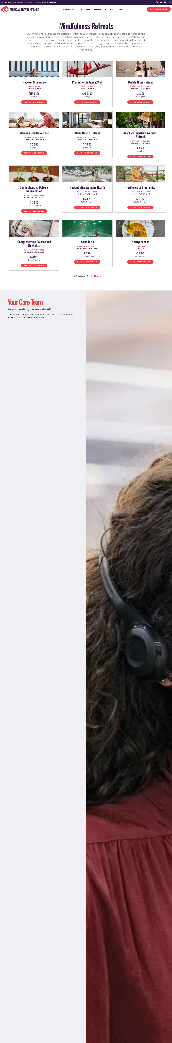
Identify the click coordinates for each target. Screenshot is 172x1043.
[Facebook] (157, 2)
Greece (140, 248)
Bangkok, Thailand (140, 89)
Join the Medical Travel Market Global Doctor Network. (28, 2)
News (112, 9)
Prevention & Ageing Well (87, 82)
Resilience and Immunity (140, 187)
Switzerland (34, 89)
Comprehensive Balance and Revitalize (34, 243)
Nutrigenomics (140, 241)
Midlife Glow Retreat (140, 82)
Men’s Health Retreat (87, 132)
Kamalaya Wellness (34, 195)
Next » (97, 276)
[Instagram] (169, 2)
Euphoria (140, 246)
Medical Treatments (94, 9)
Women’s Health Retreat (34, 132)
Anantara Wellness (140, 87)
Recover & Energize (34, 82)
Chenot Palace (34, 87)
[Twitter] (161, 2)
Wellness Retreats (71, 9)
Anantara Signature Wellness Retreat (140, 134)
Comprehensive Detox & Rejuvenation (34, 189)
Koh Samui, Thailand (34, 198)
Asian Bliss (87, 241)
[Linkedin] (165, 2)
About (120, 9)
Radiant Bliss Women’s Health (87, 187)
